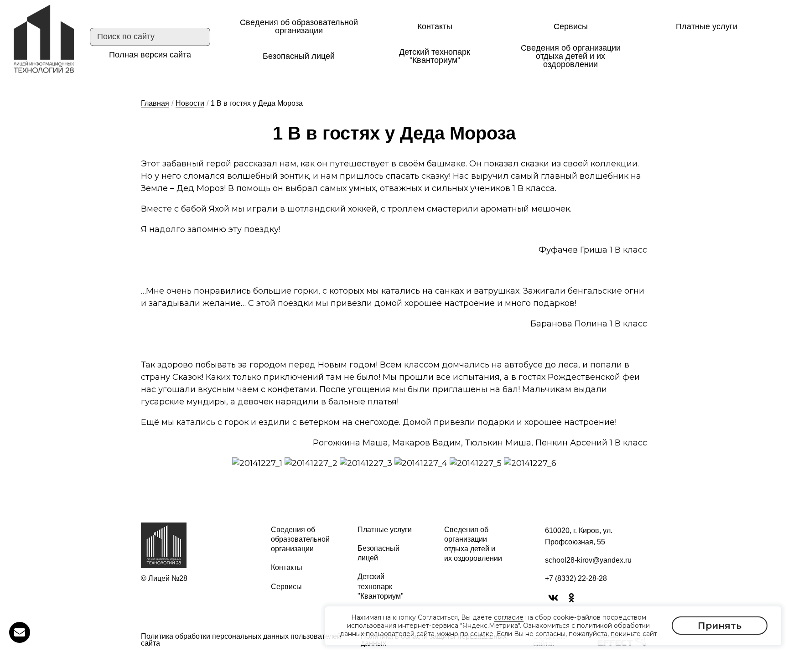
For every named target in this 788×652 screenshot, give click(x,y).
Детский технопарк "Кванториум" (434, 56)
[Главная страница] (44, 39)
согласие (509, 617)
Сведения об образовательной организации (299, 26)
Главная (155, 103)
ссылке (481, 634)
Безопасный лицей (299, 56)
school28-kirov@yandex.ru (588, 560)
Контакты (434, 26)
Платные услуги (706, 26)
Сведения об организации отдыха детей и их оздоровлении (571, 56)
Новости (190, 103)
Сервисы (571, 26)
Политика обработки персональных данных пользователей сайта (241, 640)
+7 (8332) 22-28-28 (576, 578)
